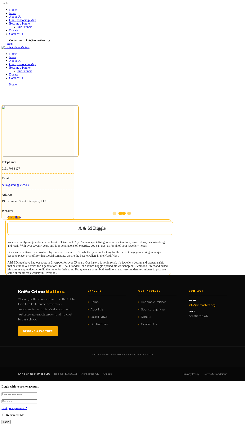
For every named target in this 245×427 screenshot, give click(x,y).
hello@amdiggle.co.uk (15, 184)
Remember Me (14, 415)
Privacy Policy (191, 374)
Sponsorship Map (153, 309)
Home (13, 9)
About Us (15, 16)
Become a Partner (20, 23)
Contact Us (16, 33)
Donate (13, 30)
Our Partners (24, 27)
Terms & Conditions (215, 374)
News (12, 13)
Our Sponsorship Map (22, 20)
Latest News (99, 317)
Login (9, 43)
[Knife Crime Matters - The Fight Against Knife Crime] (15, 47)
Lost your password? (14, 408)
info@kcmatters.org (202, 305)
